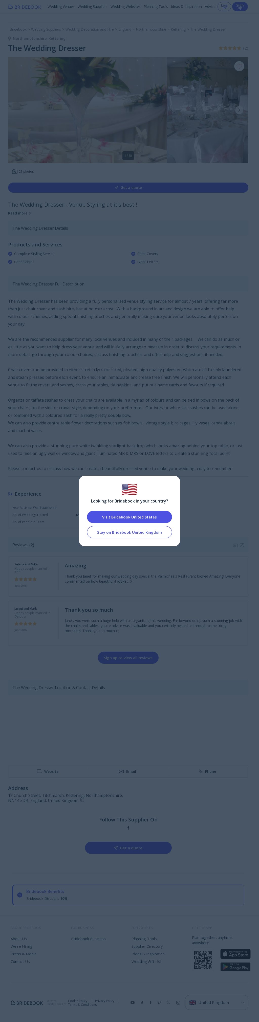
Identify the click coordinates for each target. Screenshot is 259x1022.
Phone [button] (210, 771)
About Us (19, 938)
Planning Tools (156, 6)
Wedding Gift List (147, 961)
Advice (210, 6)
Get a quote (131, 187)
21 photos (26, 171)
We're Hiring (21, 946)
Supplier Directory (147, 946)
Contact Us (20, 961)
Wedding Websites (126, 6)
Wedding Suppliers (92, 6)
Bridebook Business (88, 938)
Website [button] (51, 771)
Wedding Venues (61, 6)
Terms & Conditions (82, 1004)
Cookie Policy (77, 1000)
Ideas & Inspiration (186, 6)
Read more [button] (17, 213)
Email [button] (131, 771)
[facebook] (128, 828)
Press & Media (23, 953)
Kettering (57, 38)
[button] (239, 110)
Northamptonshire (31, 38)
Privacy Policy (104, 1000)
